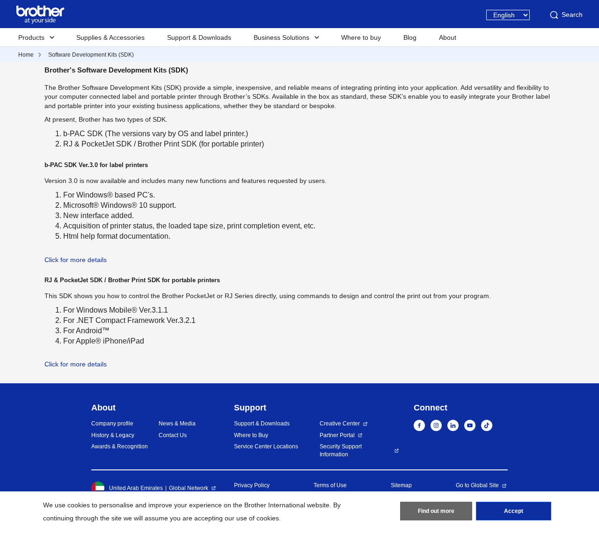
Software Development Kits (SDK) (91, 54)
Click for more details (75, 259)
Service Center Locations (266, 446)
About (447, 37)
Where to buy (361, 37)
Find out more (436, 511)
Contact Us (173, 435)
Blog (409, 37)
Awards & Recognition (119, 446)
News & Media (177, 423)
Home (26, 54)
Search (572, 14)
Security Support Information (341, 450)
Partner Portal (337, 435)
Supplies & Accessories (110, 37)
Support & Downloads (199, 37)
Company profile (112, 423)
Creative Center (340, 423)
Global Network (188, 488)
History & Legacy (112, 435)
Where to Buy (251, 435)
